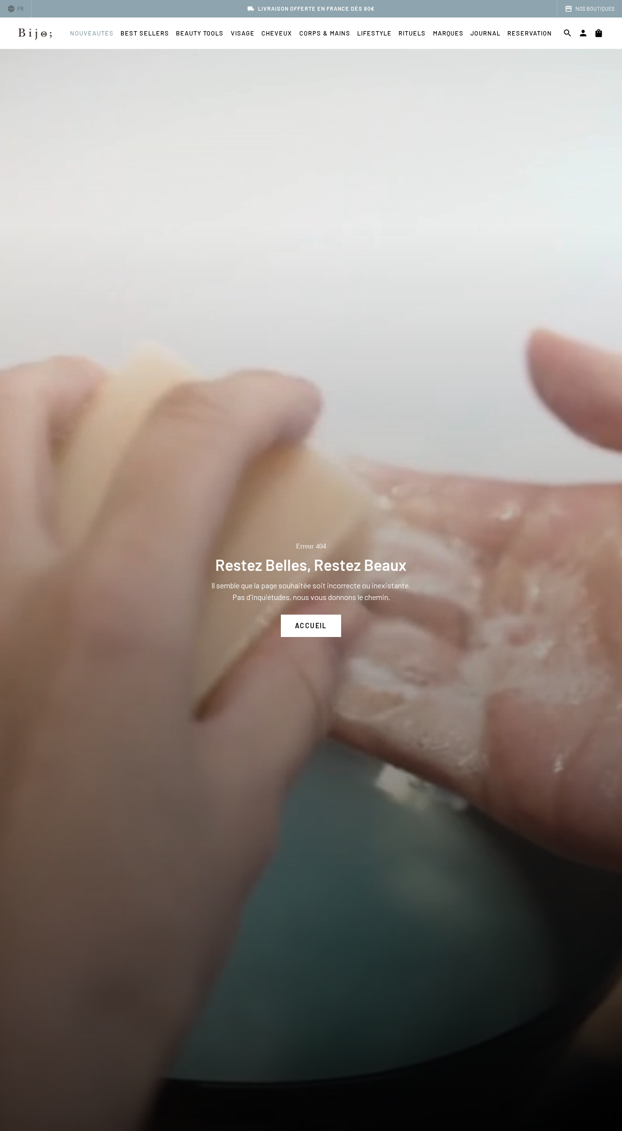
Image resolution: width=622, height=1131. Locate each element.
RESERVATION (529, 33)
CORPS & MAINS (324, 33)
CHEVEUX (276, 33)
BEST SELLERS (145, 33)
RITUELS (412, 33)
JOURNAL (485, 33)
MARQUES (448, 33)
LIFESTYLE (374, 33)
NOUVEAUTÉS (92, 33)
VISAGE (243, 33)
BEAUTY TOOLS (200, 33)
